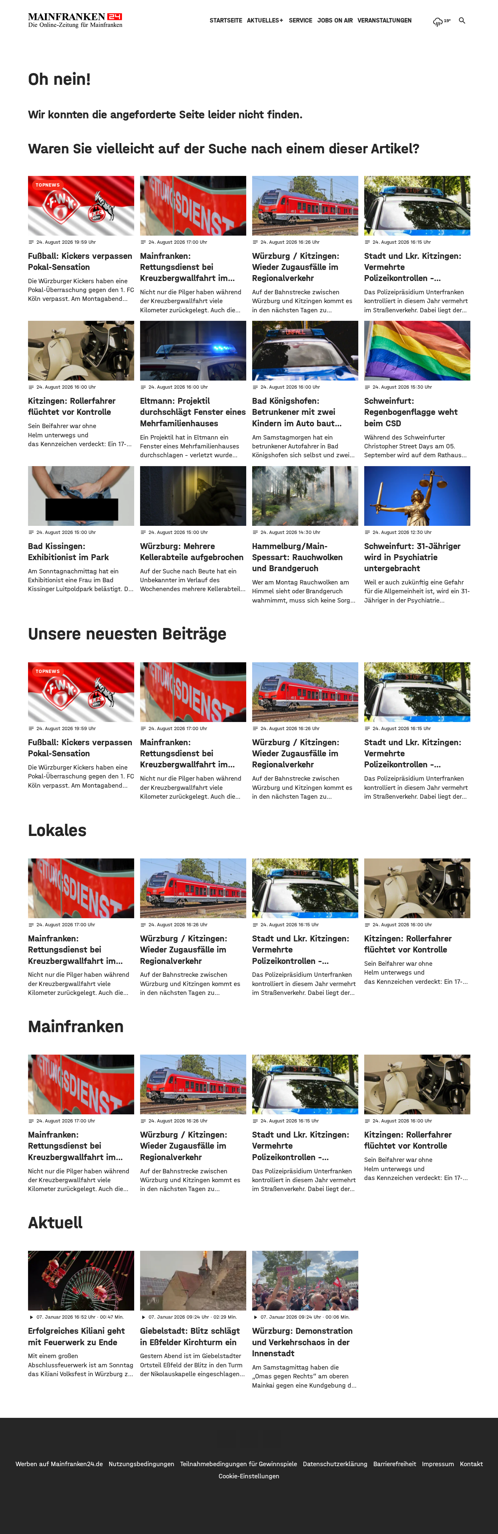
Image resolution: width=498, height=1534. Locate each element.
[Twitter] (249, 1439)
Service (300, 20)
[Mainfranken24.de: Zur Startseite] (75, 20)
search (462, 20)
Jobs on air (335, 20)
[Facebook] (226, 1439)
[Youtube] (272, 1439)
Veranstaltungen (385, 20)
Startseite (226, 20)
